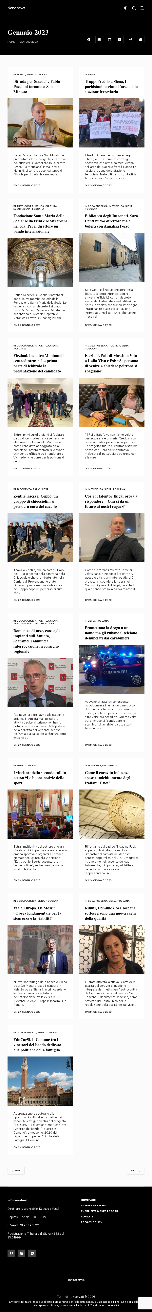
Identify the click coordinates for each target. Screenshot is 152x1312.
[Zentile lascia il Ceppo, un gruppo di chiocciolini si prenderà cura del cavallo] (40, 537)
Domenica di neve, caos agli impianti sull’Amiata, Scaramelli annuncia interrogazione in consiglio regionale (36, 641)
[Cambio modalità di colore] (125, 8)
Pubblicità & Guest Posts (99, 1211)
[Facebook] (89, 39)
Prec (18, 1170)
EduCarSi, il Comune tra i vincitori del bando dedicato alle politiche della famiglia (37, 1045)
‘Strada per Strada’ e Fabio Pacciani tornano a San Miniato (36, 86)
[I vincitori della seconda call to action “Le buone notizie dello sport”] (40, 814)
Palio (36, 489)
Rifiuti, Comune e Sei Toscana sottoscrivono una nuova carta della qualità (110, 913)
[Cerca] (134, 8)
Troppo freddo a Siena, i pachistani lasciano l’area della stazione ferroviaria (111, 86)
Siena (30, 74)
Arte (20, 206)
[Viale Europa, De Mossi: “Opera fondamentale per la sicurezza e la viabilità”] (40, 949)
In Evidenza (116, 206)
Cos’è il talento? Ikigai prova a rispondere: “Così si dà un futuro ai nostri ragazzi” (111, 501)
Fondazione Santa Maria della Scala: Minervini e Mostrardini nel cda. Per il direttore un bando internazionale (40, 223)
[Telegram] (130, 39)
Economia (94, 765)
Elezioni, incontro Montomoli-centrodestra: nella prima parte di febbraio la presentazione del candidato (39, 363)
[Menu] (142, 8)
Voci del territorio (40, 623)
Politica (43, 345)
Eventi (21, 74)
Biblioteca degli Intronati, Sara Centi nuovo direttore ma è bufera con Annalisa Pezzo (111, 221)
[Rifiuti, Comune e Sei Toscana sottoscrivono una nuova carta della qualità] (111, 949)
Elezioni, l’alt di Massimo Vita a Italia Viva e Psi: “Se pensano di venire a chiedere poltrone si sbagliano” (111, 363)
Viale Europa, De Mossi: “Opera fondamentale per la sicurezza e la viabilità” (37, 913)
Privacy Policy (91, 1222)
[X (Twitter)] (99, 39)
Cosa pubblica (34, 206)
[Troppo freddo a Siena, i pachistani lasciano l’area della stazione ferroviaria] (111, 122)
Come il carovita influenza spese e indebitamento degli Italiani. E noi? (108, 778)
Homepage (88, 1200)
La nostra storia (93, 1205)
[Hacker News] (120, 39)
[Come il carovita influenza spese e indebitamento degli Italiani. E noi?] (111, 814)
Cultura (51, 206)
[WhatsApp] (140, 39)
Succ (133, 1170)
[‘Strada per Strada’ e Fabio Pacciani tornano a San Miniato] (40, 122)
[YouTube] (32, 1253)
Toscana (41, 74)
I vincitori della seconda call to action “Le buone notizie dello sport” (39, 778)
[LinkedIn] (109, 39)
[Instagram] (22, 1253)
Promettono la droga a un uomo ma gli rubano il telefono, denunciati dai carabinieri (111, 633)
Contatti (87, 1216)
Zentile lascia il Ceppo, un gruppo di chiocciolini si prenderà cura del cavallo (35, 501)
